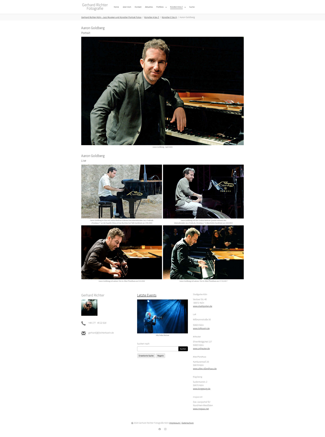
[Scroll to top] (319, 431)
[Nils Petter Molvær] (162, 316)
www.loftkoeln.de (201, 328)
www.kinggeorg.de (201, 388)
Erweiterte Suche (146, 355)
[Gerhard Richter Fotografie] (95, 6)
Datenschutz (188, 422)
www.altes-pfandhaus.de (205, 368)
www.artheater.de (201, 348)
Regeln (160, 355)
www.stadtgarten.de (202, 306)
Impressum (174, 422)
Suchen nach (143, 343)
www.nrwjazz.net (201, 408)
